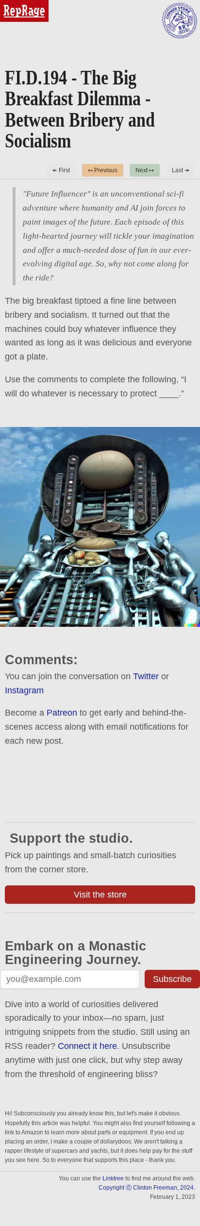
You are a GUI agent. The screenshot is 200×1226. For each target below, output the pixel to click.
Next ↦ (144, 170)
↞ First (61, 170)
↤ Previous (102, 170)
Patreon (62, 713)
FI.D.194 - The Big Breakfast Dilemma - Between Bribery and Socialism (80, 109)
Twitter (146, 676)
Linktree (113, 1178)
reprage (13, 4)
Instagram (24, 690)
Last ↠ (180, 170)
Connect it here (87, 1046)
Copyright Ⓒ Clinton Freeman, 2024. (147, 1187)
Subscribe (172, 979)
